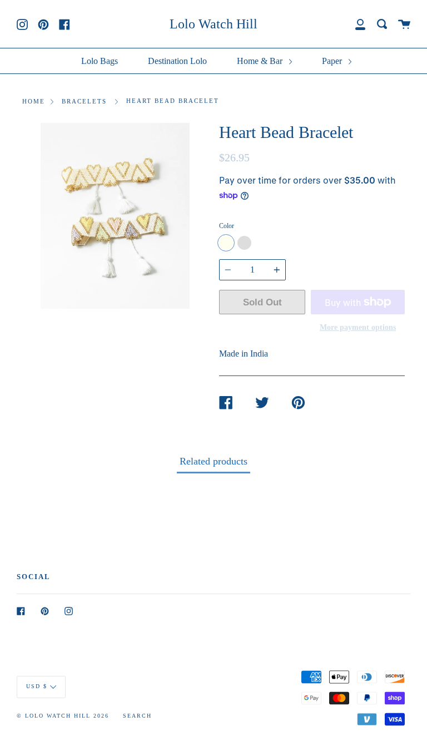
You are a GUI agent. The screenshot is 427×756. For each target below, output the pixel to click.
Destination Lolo (177, 61)
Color (226, 226)
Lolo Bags (99, 61)
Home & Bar (261, 61)
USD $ (36, 686)
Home (33, 101)
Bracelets (84, 101)
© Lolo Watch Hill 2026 (63, 716)
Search (137, 716)
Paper (333, 61)
